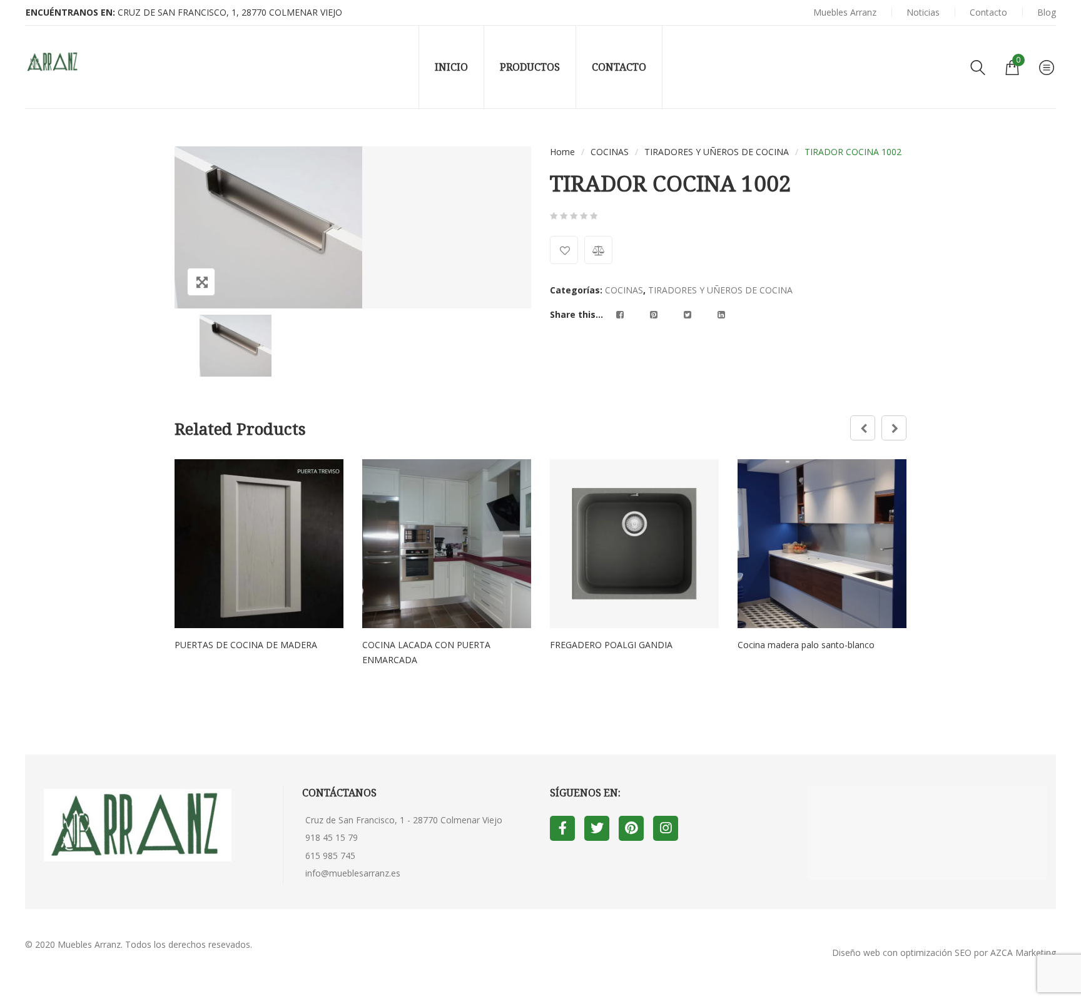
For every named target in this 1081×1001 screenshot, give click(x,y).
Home (562, 152)
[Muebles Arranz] (53, 62)
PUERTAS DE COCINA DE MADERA (246, 645)
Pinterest (631, 828)
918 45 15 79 (331, 837)
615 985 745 (330, 855)
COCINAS (610, 152)
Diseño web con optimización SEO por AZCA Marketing (944, 952)
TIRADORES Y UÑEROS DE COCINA (716, 152)
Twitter (596, 828)
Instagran (665, 828)
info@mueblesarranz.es (352, 873)
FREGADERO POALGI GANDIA (611, 645)
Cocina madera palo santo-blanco (806, 645)
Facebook (562, 828)
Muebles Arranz (89, 944)
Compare (598, 250)
